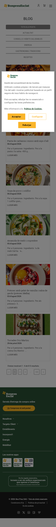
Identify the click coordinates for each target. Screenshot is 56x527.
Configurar (37, 116)
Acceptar (16, 116)
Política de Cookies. (33, 108)
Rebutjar (27, 124)
